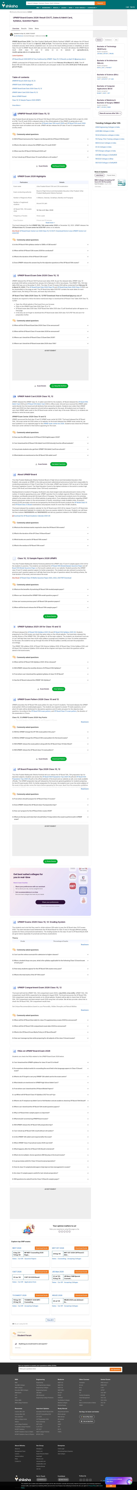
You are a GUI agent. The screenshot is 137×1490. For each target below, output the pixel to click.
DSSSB (103, 1395)
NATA (98, 67)
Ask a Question (19, 1416)
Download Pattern (58, 759)
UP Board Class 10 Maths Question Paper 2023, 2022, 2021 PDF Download (45, 578)
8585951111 (42, 1479)
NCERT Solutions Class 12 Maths (24, 1432)
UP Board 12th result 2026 (76, 123)
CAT (16, 1395)
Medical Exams (62, 1405)
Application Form (30, 1282)
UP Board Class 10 (81, 502)
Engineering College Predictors (44, 1397)
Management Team (20, 1451)
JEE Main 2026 (58, 1272)
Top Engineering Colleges (43, 1385)
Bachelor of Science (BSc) (107, 75)
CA (80, 1392)
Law (80, 1400)
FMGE (109, 107)
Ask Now (110, 1481)
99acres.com (39, 1459)
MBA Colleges (19, 1387)
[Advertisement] (50, 366)
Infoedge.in (39, 1448)
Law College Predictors (21, 1424)
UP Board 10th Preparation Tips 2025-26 (56, 777)
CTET (102, 1387)
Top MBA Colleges (20, 1385)
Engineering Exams (41, 1390)
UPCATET (105, 79)
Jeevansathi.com (41, 1461)
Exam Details (43, 166)
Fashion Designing (84, 1395)
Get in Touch (40, 1476)
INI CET (60, 1392)
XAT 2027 (39, 1429)
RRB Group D (104, 1382)
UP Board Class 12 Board (23, 504)
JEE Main (99, 53)
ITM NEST (109, 67)
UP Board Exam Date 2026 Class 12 (69, 287)
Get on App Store (88, 1421)
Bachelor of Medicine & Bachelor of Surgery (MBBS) (108, 101)
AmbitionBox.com (41, 1464)
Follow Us (82, 1476)
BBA (80, 1390)
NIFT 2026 (39, 1424)
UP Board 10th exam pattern (41, 711)
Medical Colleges (62, 1402)
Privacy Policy (92, 1485)
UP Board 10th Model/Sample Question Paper (66, 566)
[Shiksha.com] (10, 4)
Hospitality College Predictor (22, 1426)
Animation (82, 1382)
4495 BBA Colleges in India (104, 131)
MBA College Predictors (21, 1402)
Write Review (64, 1479)
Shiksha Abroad (40, 1466)
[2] (129, 1481)
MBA (16, 1382)
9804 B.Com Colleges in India (105, 143)
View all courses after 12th (109, 113)
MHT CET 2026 (58, 1248)
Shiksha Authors (19, 1456)
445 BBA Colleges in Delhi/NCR (106, 155)
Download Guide (42, 1248)
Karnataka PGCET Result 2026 (44, 1411)
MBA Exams (18, 1392)
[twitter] (90, 1480)
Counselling (62, 1259)
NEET (98, 107)
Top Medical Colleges (64, 1400)
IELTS (59, 1429)
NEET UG (60, 1382)
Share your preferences (50, 902)
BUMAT (99, 93)
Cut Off (20, 1259)
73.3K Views (98, 186)
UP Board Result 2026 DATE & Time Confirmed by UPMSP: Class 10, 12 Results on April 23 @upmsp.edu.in (49, 59)
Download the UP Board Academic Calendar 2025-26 (32, 516)
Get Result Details (58, 166)
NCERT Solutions (19, 1429)
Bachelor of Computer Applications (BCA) (106, 87)
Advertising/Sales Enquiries (65, 1451)
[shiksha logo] (23, 1478)
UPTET (103, 1390)
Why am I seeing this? (20, 1324)
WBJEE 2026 (57, 1295)
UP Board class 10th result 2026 (52, 123)
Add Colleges (61, 1454)
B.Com (81, 1385)
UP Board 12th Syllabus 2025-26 (64, 632)
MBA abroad (61, 1416)
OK (111, 1486)
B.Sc (80, 1387)
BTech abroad (61, 1414)
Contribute (61, 1476)
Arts (116, 40)
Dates (14, 1259)
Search (100, 3)
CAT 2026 (39, 1416)
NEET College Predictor (42, 1432)
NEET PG (60, 1385)
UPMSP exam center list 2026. (53, 423)
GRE (59, 1421)
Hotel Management (84, 1397)
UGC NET (103, 1392)
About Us (17, 1448)
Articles (17, 1421)
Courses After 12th (20, 1414)
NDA (102, 1405)
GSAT (104, 93)
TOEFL (60, 1432)
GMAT (59, 1424)
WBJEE (111, 53)
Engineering (39, 1382)
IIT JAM (111, 79)
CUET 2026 (16, 1272)
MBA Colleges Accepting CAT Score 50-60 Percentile (105, 181)
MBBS (81, 1405)
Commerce (108, 40)
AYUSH (104, 107)
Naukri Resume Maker (42, 1454)
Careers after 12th (20, 1411)
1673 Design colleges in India (105, 151)
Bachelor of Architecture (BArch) (107, 62)
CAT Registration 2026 (42, 1419)
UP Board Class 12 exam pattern (65, 711)
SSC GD (103, 1402)
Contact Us (18, 1461)
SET (109, 93)
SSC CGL (103, 1397)
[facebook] (87, 1480)
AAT (103, 67)
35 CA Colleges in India (103, 147)
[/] (10, 12)
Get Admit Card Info (58, 464)
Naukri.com (39, 1451)
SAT (59, 1426)
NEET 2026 (16, 1248)
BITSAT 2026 (39, 1434)
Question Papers (30, 1259)
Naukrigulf (39, 1456)
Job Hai (38, 1469)
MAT (16, 1397)
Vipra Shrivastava (99, 183)
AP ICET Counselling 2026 (43, 1414)
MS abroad (61, 1419)
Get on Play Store (88, 1417)
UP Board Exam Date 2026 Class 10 (42, 287)
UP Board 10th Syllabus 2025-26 (39, 632)
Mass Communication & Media (87, 1402)
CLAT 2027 (39, 1426)
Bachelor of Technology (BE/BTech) (106, 47)
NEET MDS (61, 1390)
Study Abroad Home (63, 1411)
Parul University (40, 1421)
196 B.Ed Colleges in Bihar (104, 159)
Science (99, 40)
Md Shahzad (19, 36)
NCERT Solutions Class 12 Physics (24, 1434)
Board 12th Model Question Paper (24, 568)
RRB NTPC (104, 1385)
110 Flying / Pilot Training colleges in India (109, 139)
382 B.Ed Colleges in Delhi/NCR (106, 163)
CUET (98, 79)
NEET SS (60, 1387)
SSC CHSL (104, 1400)
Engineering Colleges (42, 1387)
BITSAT (106, 53)
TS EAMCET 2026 (19, 1295)
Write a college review (21, 1419)
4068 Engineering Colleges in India (107, 127)
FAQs (16, 1459)
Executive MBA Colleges (21, 1390)
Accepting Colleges (74, 1259)
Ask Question (115, 1369)
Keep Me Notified (60, 386)
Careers (17, 1454)
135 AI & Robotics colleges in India (107, 135)
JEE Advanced (40, 1395)
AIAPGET (60, 1397)
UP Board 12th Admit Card (36, 404)
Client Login (61, 1448)
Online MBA (18, 1400)
